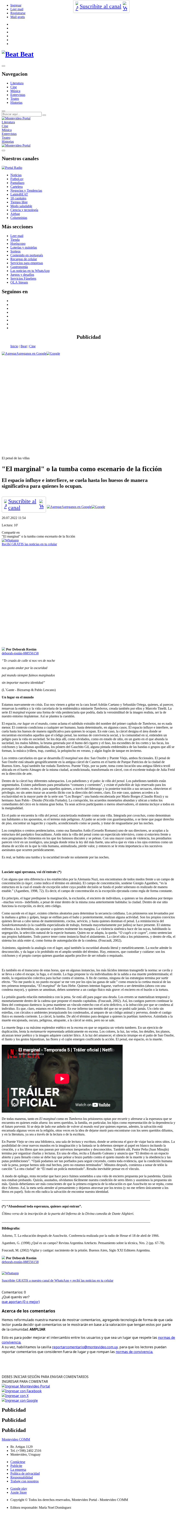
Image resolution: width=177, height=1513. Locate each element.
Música (15, 91)
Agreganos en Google (31, 353)
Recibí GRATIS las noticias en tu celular (29, 544)
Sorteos (15, 251)
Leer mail (16, 9)
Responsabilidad (21, 1477)
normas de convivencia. (134, 1351)
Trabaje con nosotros (24, 1481)
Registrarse (17, 13)
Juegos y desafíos (22, 274)
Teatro (14, 98)
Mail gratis (17, 17)
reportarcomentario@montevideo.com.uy (85, 1347)
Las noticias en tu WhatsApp (30, 271)
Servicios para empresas (26, 263)
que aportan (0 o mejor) (21, 1301)
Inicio (14, 346)
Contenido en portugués (26, 255)
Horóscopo (17, 243)
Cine (13, 87)
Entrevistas (17, 95)
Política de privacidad (25, 1473)
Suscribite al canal (100, 6)
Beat (24, 346)
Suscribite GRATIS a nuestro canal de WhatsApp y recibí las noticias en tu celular (57, 1280)
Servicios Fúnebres (23, 278)
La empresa (18, 1469)
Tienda (15, 239)
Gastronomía (19, 267)
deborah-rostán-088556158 (20, 653)
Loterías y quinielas (23, 247)
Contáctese (17, 1462)
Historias (16, 102)
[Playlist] (12, 167)
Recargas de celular (23, 259)
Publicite (16, 1466)
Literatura (17, 83)
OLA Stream (19, 282)
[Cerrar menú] (3, 150)
